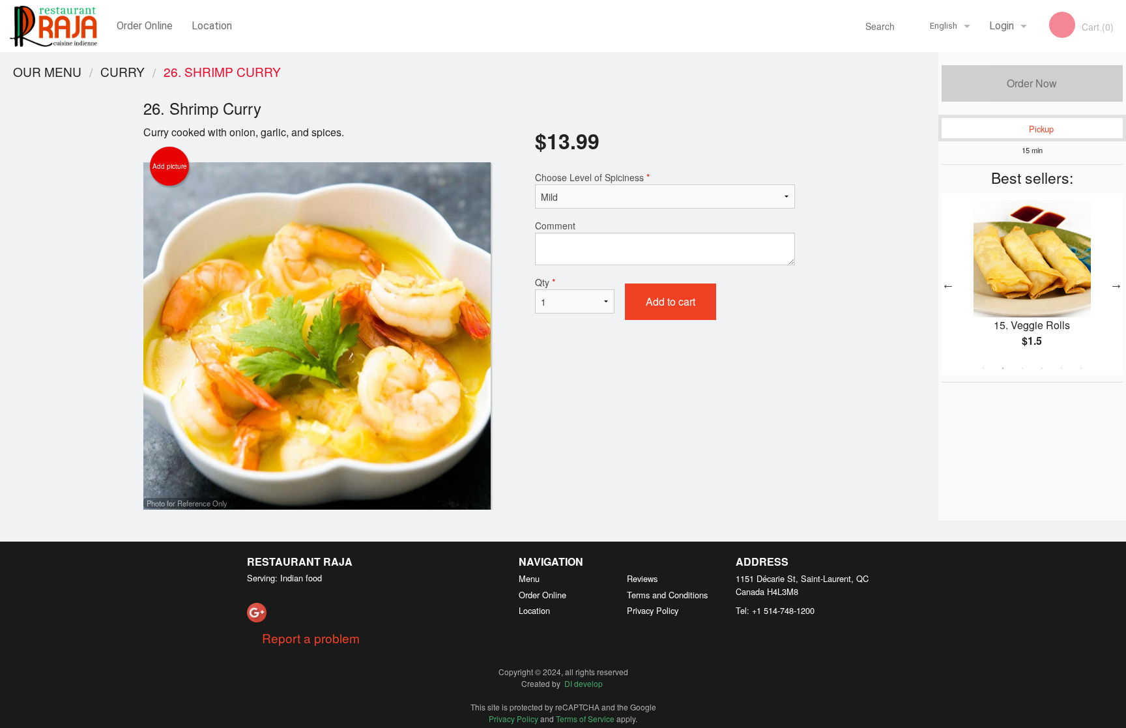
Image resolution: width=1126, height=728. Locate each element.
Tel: (775, 610)
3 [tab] (1022, 368)
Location (212, 26)
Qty (545, 282)
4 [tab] (1041, 368)
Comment (555, 225)
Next (1116, 284)
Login (1001, 26)
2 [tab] (1002, 368)
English (943, 26)
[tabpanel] (1032, 284)
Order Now (1032, 83)
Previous (948, 284)
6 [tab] (1081, 368)
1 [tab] (983, 368)
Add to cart (670, 301)
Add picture (169, 166)
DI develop (583, 683)
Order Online (145, 26)
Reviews (642, 578)
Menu (529, 578)
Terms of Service (585, 718)
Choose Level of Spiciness (592, 177)
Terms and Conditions (667, 595)
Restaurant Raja (300, 561)
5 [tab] (1061, 368)
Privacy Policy (652, 610)
